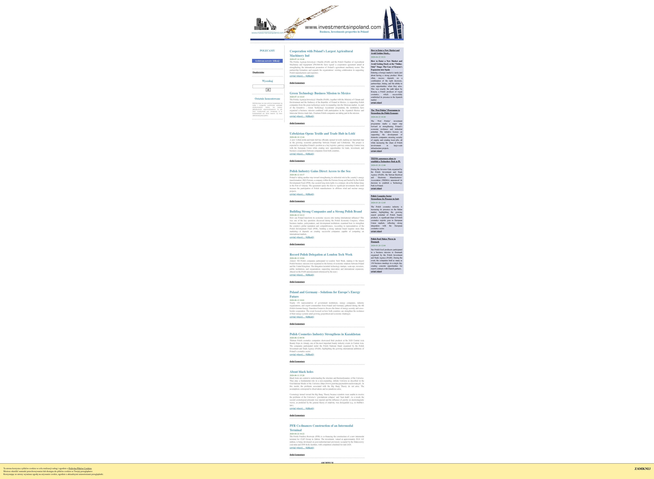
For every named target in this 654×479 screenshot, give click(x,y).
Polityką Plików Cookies (80, 468)
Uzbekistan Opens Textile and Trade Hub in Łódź (322, 133)
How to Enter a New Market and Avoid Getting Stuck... (385, 52)
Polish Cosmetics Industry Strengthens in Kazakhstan (325, 334)
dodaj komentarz (297, 82)
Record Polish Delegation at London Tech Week (321, 254)
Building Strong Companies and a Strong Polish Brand (326, 211)
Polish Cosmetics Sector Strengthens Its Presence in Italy (385, 197)
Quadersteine (258, 72)
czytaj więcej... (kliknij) (302, 76)
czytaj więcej (376, 102)
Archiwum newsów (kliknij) (267, 60)
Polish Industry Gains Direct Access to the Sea (320, 171)
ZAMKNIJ (643, 468)
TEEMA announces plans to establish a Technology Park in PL (386, 160)
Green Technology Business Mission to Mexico (320, 93)
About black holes (301, 371)
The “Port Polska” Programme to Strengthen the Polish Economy (385, 112)
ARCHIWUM (327, 462)
